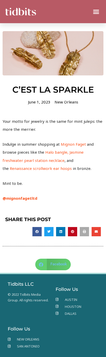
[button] (96, 11)
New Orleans (66, 102)
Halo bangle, (57, 152)
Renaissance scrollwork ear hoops (41, 168)
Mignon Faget (74, 144)
